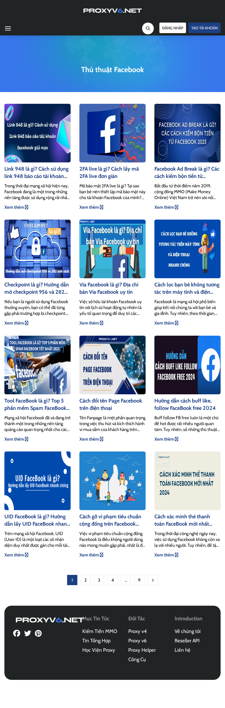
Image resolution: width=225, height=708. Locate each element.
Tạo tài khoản (204, 28)
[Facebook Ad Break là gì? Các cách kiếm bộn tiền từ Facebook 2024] (187, 132)
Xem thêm (14, 207)
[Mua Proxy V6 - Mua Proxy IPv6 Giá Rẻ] (112, 10)
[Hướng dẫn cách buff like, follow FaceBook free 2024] (187, 364)
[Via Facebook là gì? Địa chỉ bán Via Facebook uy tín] (112, 248)
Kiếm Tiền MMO (99, 631)
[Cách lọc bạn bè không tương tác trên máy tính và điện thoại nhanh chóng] (187, 248)
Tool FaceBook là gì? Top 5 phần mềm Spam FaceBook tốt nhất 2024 (35, 405)
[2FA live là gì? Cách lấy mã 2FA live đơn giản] (112, 132)
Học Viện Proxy (98, 650)
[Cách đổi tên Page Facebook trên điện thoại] (112, 364)
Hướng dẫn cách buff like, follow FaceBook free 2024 (185, 404)
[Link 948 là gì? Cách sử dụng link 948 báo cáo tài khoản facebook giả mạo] (37, 132)
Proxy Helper (142, 650)
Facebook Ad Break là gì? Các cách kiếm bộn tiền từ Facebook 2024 (186, 173)
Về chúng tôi (188, 631)
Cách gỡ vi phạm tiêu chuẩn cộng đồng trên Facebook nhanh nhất (110, 520)
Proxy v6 (137, 641)
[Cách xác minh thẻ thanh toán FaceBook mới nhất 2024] (187, 480)
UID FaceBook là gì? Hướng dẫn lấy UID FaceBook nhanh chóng (37, 520)
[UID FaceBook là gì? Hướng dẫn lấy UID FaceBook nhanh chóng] (37, 480)
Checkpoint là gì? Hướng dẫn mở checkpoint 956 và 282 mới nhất (36, 288)
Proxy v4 (137, 631)
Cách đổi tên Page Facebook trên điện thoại (110, 404)
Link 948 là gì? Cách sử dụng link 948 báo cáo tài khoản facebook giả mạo (36, 173)
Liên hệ (182, 650)
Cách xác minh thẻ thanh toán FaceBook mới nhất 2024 (182, 520)
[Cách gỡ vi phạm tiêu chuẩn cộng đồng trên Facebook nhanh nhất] (112, 480)
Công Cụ (137, 659)
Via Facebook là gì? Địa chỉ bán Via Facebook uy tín (108, 288)
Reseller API (187, 641)
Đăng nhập (172, 28)
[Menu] (7, 28)
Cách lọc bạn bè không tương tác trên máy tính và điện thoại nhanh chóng (186, 288)
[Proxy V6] (16, 634)
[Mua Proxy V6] (49, 619)
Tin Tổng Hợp (96, 641)
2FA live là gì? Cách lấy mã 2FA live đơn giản (109, 172)
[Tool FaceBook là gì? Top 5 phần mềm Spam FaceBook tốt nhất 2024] (37, 364)
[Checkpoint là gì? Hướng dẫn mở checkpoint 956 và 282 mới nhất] (37, 248)
